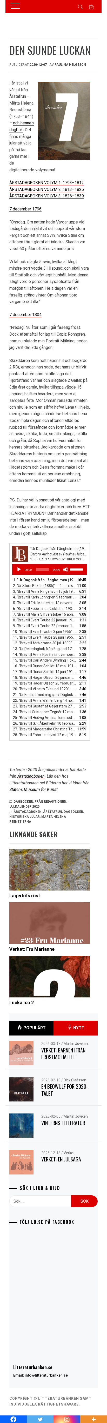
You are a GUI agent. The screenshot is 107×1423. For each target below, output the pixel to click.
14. (44, 654)
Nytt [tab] (78, 1027)
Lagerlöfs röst (24, 895)
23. (44, 706)
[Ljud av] (65, 569)
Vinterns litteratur (63, 1123)
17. (44, 672)
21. (44, 695)
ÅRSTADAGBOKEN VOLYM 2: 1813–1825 (46, 189)
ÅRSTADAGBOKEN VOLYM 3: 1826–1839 (46, 195)
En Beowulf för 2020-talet (64, 1089)
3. (44, 591)
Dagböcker (23, 801)
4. (44, 597)
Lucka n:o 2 (21, 1002)
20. (44, 689)
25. (44, 718)
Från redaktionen (50, 801)
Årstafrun (52, 812)
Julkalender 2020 (24, 806)
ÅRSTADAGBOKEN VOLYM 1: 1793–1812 (46, 182)
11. (44, 637)
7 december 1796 (25, 209)
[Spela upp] (19, 569)
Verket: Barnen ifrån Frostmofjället (63, 1053)
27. (44, 729)
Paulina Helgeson (70, 64)
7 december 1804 (25, 314)
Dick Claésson (75, 1080)
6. (44, 609)
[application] (49, 569)
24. (44, 712)
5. (44, 603)
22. (44, 700)
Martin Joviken (76, 1043)
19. (44, 683)
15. (44, 660)
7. (44, 614)
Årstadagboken (31, 776)
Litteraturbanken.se (32, 1367)
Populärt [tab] (34, 1027)
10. (44, 631)
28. (44, 735)
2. (44, 586)
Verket (69, 1153)
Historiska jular (24, 817)
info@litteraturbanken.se (46, 1375)
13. (44, 649)
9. (44, 626)
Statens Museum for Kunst (33, 789)
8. (44, 620)
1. (44, 580)
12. (44, 643)
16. (44, 666)
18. (44, 677)
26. (44, 723)
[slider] (77, 569)
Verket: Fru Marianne (32, 949)
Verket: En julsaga (61, 1159)
